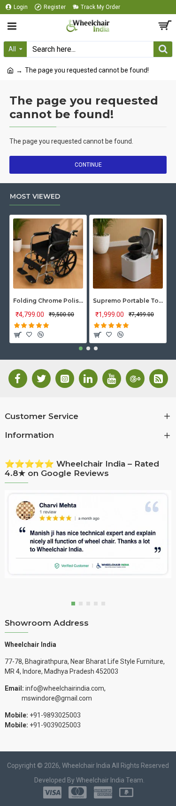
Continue (88, 164)
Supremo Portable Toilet (128, 300)
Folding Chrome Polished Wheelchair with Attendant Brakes (48, 300)
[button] (81, 348)
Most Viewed (35, 197)
